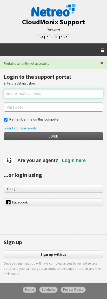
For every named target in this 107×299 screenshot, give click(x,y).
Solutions (48, 289)
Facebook (20, 202)
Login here (74, 160)
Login (53, 136)
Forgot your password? (20, 128)
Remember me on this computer (34, 119)
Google (12, 188)
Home (29, 289)
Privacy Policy (73, 289)
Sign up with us (53, 254)
